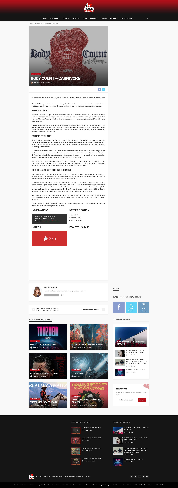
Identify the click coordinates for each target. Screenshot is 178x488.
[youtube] (147, 476)
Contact (87, 476)
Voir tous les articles (51, 294)
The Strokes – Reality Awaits (43, 402)
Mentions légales (57, 476)
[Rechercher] (147, 18)
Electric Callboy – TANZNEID (43, 344)
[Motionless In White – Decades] (48, 366)
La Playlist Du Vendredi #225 (91, 438)
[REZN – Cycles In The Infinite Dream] (89, 337)
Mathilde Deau (38, 82)
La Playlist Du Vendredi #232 (91, 448)
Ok (144, 485)
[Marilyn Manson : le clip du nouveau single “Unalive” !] (120, 353)
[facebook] (131, 476)
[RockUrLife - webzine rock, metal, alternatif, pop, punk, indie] (89, 7)
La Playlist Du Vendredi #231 (91, 458)
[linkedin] (64, 295)
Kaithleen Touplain (38, 405)
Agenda (113, 18)
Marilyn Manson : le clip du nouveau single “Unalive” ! (135, 351)
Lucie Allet (77, 347)
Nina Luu (35, 347)
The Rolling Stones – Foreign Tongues (85, 401)
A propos (39, 476)
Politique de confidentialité (74, 476)
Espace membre (127, 18)
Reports (65, 18)
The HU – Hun (77, 373)
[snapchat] (143, 476)
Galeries (104, 18)
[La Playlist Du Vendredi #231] (75, 461)
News (45, 18)
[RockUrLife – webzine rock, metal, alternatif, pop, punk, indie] (31, 476)
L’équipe (47, 476)
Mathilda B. (77, 376)
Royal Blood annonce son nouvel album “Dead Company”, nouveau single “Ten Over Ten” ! (136, 361)
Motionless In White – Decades (44, 373)
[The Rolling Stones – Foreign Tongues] (89, 395)
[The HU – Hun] (89, 366)
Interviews (76, 18)
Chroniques (54, 18)
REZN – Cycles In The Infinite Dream (87, 344)
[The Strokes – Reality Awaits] (48, 395)
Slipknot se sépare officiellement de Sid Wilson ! (131, 343)
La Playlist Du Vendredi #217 (91, 427)
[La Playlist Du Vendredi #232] (75, 451)
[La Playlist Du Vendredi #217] (75, 430)
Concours (93, 18)
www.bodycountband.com (50, 221)
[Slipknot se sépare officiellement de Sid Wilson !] (131, 337)
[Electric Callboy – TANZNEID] (48, 337)
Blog (85, 18)
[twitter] (61, 295)
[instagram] (139, 476)
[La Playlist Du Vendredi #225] (75, 440)
